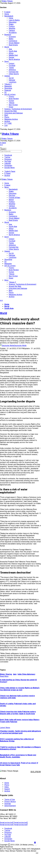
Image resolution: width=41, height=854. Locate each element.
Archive (7, 121)
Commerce (13, 41)
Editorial (12, 80)
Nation (11, 200)
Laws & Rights (14, 20)
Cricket (11, 63)
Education (12, 22)
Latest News (5, 728)
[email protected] (6, 823)
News (6, 187)
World (6, 47)
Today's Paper (9, 171)
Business (7, 35)
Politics (12, 26)
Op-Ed (11, 78)
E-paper (7, 12)
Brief (6, 115)
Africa (11, 53)
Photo (6, 117)
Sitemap (7, 804)
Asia (10, 49)
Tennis (11, 68)
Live (6, 125)
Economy (12, 37)
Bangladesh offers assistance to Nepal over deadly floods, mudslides (18, 756)
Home (6, 14)
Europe (11, 57)
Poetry (11, 97)
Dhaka (11, 24)
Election (12, 195)
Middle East (13, 55)
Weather (12, 28)
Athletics (12, 70)
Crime (11, 18)
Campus (12, 30)
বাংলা (1, 145)
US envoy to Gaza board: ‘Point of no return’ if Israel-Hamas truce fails (19, 764)
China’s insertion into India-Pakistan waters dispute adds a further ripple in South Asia (18, 713)
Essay (11, 107)
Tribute (11, 103)
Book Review (14, 99)
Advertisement (10, 806)
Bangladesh (8, 16)
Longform (12, 82)
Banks (11, 39)
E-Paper (7, 173)
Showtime (8, 88)
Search (7, 789)
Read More (4, 676)
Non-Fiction (13, 105)
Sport (6, 61)
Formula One (13, 72)
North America (14, 59)
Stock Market (14, 43)
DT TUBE (8, 123)
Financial (7, 90)
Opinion (7, 76)
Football (12, 66)
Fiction (11, 101)
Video (6, 787)
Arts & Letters (10, 94)
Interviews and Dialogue (13, 113)
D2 (5, 92)
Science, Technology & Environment (18, 109)
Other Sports (14, 74)
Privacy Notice (10, 802)
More (6, 280)
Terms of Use (9, 799)
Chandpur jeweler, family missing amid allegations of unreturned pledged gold (20, 732)
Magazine (8, 86)
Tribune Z (8, 84)
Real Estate (13, 45)
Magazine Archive (11, 119)
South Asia (13, 51)
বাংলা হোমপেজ (36, 771)
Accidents (13, 33)
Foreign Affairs (14, 198)
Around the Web (10, 111)
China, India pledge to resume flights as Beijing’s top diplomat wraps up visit (19, 689)
